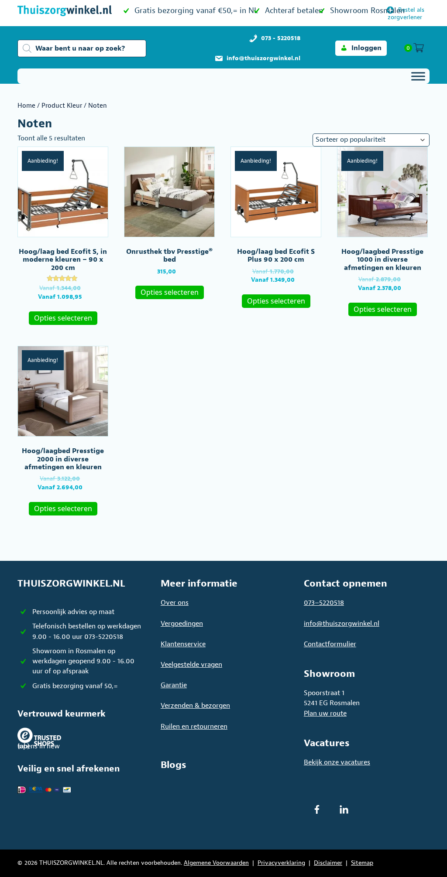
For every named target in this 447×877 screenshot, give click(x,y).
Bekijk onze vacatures (337, 762)
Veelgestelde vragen (191, 664)
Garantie (174, 685)
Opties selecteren (63, 318)
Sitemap (362, 863)
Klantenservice (183, 644)
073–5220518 (324, 602)
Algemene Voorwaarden (216, 863)
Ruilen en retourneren (194, 726)
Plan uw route (325, 713)
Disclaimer (328, 863)
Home (26, 106)
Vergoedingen (182, 623)
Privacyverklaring (281, 863)
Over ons (175, 602)
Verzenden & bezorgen (195, 705)
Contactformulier (330, 644)
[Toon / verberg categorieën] (418, 76)
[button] (361, 48)
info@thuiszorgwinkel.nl (341, 623)
